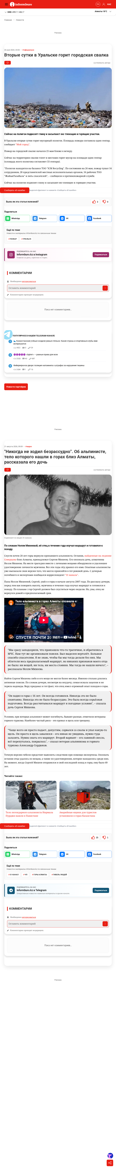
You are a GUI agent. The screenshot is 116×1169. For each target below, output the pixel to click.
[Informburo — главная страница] (21, 4)
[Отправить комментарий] (105, 288)
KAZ (109, 4)
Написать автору (103, 63)
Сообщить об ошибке (14, 190)
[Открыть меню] (7, 4)
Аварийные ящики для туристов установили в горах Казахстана (77, 814)
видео (29, 446)
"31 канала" (71, 575)
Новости (20, 20)
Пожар (13, 239)
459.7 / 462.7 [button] (15, 12)
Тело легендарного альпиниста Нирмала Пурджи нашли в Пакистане (29, 814)
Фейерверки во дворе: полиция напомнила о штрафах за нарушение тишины (48, 365)
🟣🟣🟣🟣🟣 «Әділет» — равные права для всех (35, 354)
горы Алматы (40, 875)
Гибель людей (60, 875)
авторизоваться (29, 281)
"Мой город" (23, 144)
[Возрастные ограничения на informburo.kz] (97, 4)
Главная (8, 20)
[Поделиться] (110, 1163)
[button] (103, 11)
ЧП (26, 875)
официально (29, 50)
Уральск (27, 239)
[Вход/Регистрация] (103, 4)
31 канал (14, 875)
